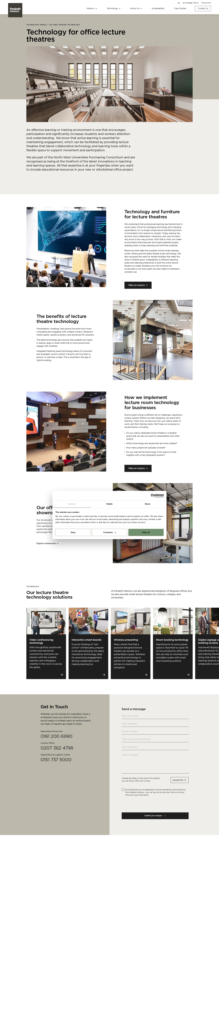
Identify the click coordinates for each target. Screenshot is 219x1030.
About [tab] (147, 504)
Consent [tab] (71, 504)
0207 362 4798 (57, 748)
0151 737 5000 (56, 760)
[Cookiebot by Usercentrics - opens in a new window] (153, 496)
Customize (108, 532)
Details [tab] (109, 504)
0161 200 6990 (56, 736)
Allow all (146, 532)
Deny (73, 532)
